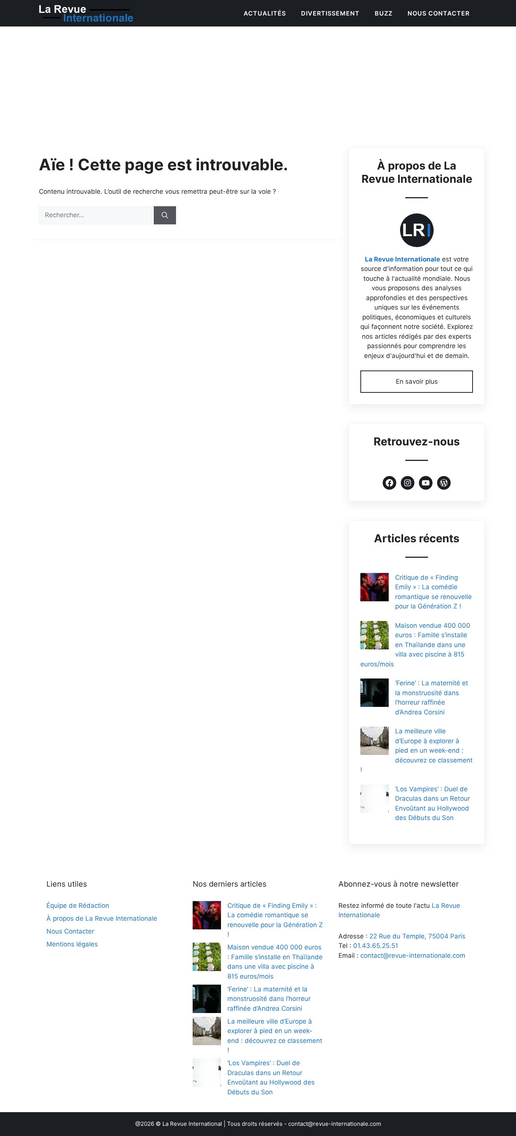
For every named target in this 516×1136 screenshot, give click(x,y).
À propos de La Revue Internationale (101, 918)
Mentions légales (72, 944)
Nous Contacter (439, 13)
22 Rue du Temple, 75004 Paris (417, 936)
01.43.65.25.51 (375, 945)
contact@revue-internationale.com (412, 955)
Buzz (383, 13)
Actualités (265, 13)
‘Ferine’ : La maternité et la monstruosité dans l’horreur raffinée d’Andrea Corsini (269, 998)
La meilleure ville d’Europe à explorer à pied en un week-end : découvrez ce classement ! (416, 750)
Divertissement (330, 13)
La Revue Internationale (402, 259)
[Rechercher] (165, 215)
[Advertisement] (258, 83)
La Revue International (192, 1123)
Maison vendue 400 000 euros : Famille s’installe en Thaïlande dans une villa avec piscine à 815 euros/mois (415, 645)
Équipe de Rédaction (77, 905)
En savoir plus (417, 381)
